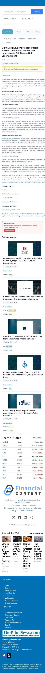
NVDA (4, 471)
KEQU (10, 274)
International (31, 38)
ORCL (4, 474)
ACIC (10, 350)
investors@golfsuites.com (9, 202)
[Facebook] (19, 517)
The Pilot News (16, 664)
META (4, 464)
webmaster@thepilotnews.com (20, 650)
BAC (4, 456)
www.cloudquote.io (22, 503)
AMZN (4, 446)
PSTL (10, 430)
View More (37, 438)
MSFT (4, 467)
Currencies (21, 38)
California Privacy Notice (23, 666)
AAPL (4, 449)
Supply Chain (12, 310)
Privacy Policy (11, 666)
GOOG (4, 460)
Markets (7, 32)
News (14, 38)
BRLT (10, 314)
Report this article (9, 230)
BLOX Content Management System (18, 668)
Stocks (19, 32)
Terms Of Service (26, 510)
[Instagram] (31, 517)
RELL (10, 388)
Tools (38, 32)
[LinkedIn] (25, 517)
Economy (11, 427)
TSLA (4, 478)
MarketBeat (9, 270)
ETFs (28, 32)
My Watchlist (26, 18)
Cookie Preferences (36, 666)
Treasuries (7, 42)
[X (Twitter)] (13, 517)
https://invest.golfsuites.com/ (11, 209)
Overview (7, 38)
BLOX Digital (34, 668)
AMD (4, 453)
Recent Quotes (9, 18)
